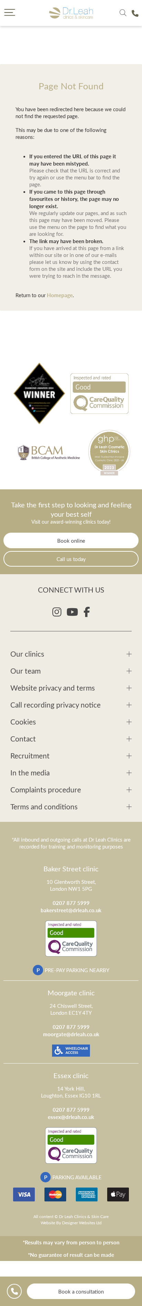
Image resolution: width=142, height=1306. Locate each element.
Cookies (23, 722)
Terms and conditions (44, 806)
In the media (30, 772)
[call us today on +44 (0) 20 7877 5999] (14, 1291)
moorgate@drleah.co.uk (71, 1034)
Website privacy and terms (52, 688)
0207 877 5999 (71, 902)
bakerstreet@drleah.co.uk (71, 910)
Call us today (71, 559)
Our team (25, 671)
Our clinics (27, 654)
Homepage (60, 295)
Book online (71, 540)
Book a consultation (81, 1291)
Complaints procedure (45, 789)
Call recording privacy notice (55, 705)
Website (48, 1222)
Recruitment (30, 755)
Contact (23, 739)
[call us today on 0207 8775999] (135, 13)
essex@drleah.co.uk (71, 1116)
